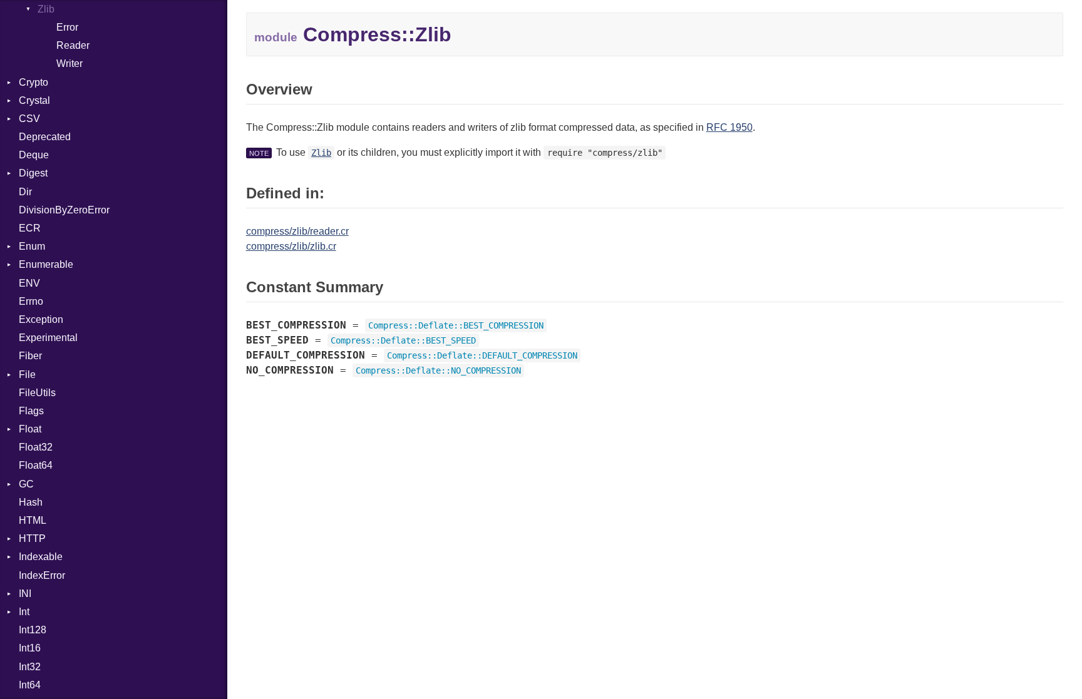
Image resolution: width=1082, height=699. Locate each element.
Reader (73, 45)
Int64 (30, 685)
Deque (34, 155)
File (27, 374)
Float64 (36, 465)
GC (26, 484)
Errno (31, 301)
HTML (32, 520)
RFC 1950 (729, 127)
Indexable (41, 556)
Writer (69, 63)
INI (25, 593)
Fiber (30, 355)
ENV (29, 283)
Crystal (34, 100)
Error (67, 27)
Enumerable (46, 264)
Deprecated (45, 136)
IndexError (42, 575)
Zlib (46, 9)
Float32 (36, 447)
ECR (30, 228)
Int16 (30, 648)
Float (30, 429)
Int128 (32, 630)
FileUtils (37, 392)
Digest (33, 173)
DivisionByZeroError (64, 210)
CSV (29, 118)
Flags (31, 411)
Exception (41, 319)
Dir (25, 191)
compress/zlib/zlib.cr (291, 246)
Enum (32, 246)
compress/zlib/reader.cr (297, 231)
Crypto (33, 82)
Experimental (48, 337)
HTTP (32, 538)
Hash (31, 502)
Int (24, 611)
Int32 (30, 666)
